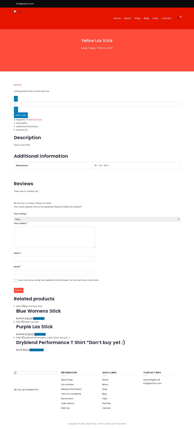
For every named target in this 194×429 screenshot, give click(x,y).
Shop (137, 18)
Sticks (92, 48)
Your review (21, 223)
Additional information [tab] (27, 126)
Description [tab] (21, 123)
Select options (36, 350)
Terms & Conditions (71, 393)
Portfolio (106, 403)
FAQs (155, 18)
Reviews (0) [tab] (21, 130)
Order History (67, 403)
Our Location (67, 384)
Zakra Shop (91, 423)
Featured (30, 119)
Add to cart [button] (38, 318)
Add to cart (20, 115)
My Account (67, 398)
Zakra (108, 423)
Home (117, 18)
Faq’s (104, 398)
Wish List (65, 408)
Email (17, 266)
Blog (146, 18)
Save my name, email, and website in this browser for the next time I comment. (58, 280)
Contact (167, 18)
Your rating (20, 213)
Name (18, 253)
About (127, 18)
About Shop (67, 379)
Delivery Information (71, 389)
